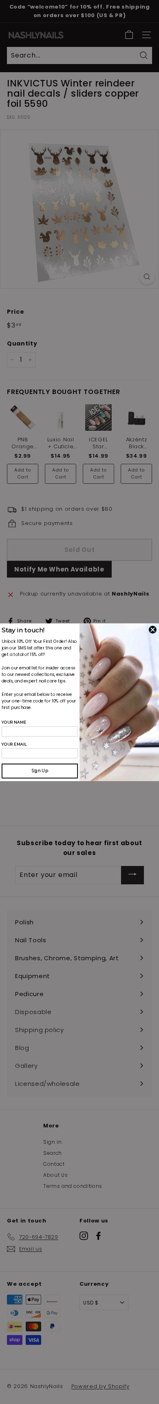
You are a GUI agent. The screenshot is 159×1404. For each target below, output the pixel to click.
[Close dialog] (152, 629)
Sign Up (39, 770)
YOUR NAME (14, 722)
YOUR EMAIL (14, 744)
